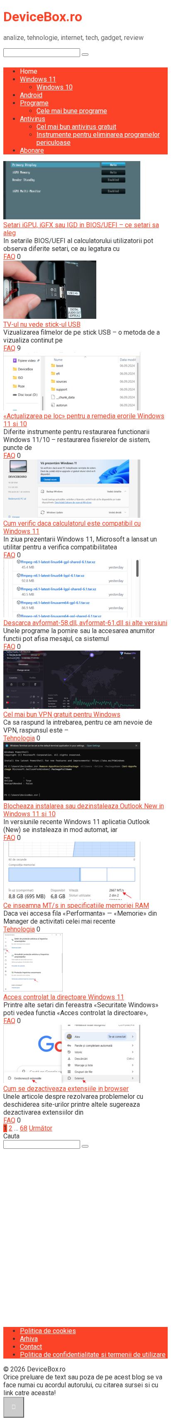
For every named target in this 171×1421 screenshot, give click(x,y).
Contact (31, 1347)
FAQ (9, 257)
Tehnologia (19, 738)
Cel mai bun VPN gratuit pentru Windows (61, 714)
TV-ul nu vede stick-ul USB (42, 324)
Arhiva (29, 1339)
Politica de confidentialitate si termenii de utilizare (93, 1355)
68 (23, 1128)
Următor (40, 1128)
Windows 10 (55, 87)
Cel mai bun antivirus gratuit (76, 127)
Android (31, 95)
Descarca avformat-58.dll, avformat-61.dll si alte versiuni (85, 623)
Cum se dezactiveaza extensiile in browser (66, 1089)
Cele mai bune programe (72, 111)
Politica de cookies (48, 1331)
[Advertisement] (85, 1234)
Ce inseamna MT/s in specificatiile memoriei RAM (76, 905)
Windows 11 (38, 79)
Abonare (32, 150)
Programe (34, 103)
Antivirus (32, 119)
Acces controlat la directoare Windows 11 (63, 997)
